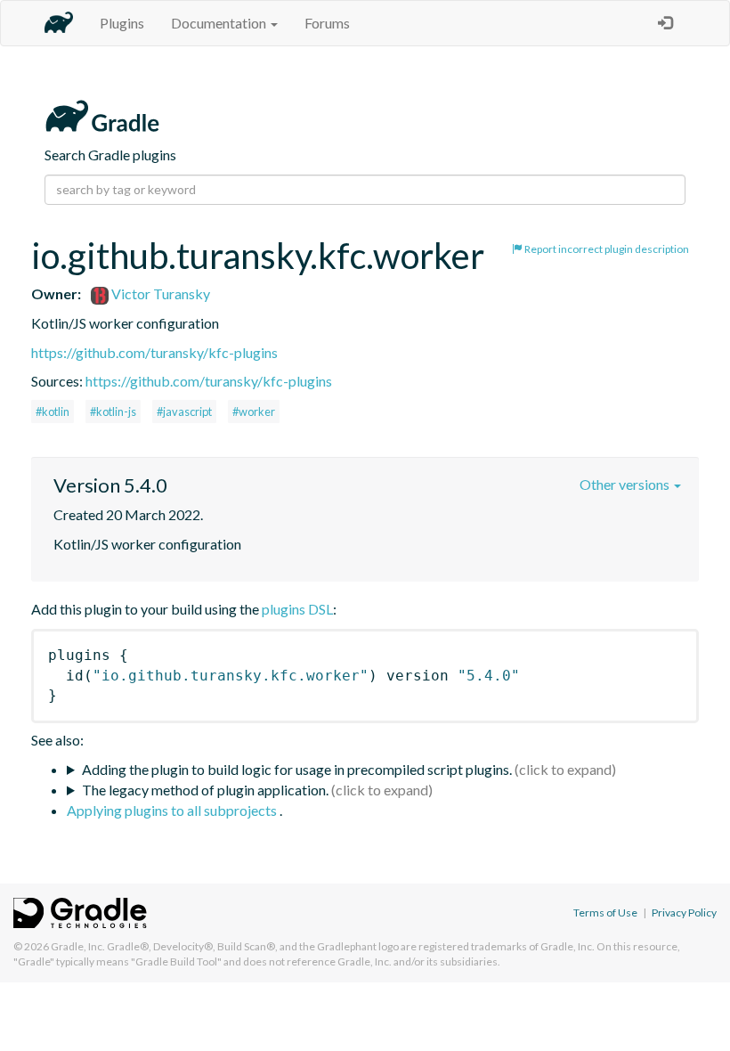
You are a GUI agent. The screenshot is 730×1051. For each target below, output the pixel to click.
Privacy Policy (684, 912)
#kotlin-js (113, 411)
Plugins (122, 22)
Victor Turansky (159, 293)
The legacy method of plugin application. (205, 789)
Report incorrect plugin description (606, 249)
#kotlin (52, 411)
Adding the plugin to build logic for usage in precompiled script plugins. (297, 769)
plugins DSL (297, 608)
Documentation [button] (220, 22)
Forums (327, 22)
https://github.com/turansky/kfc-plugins (154, 352)
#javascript (184, 411)
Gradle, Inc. (78, 946)
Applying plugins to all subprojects (173, 810)
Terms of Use (605, 912)
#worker (253, 411)
